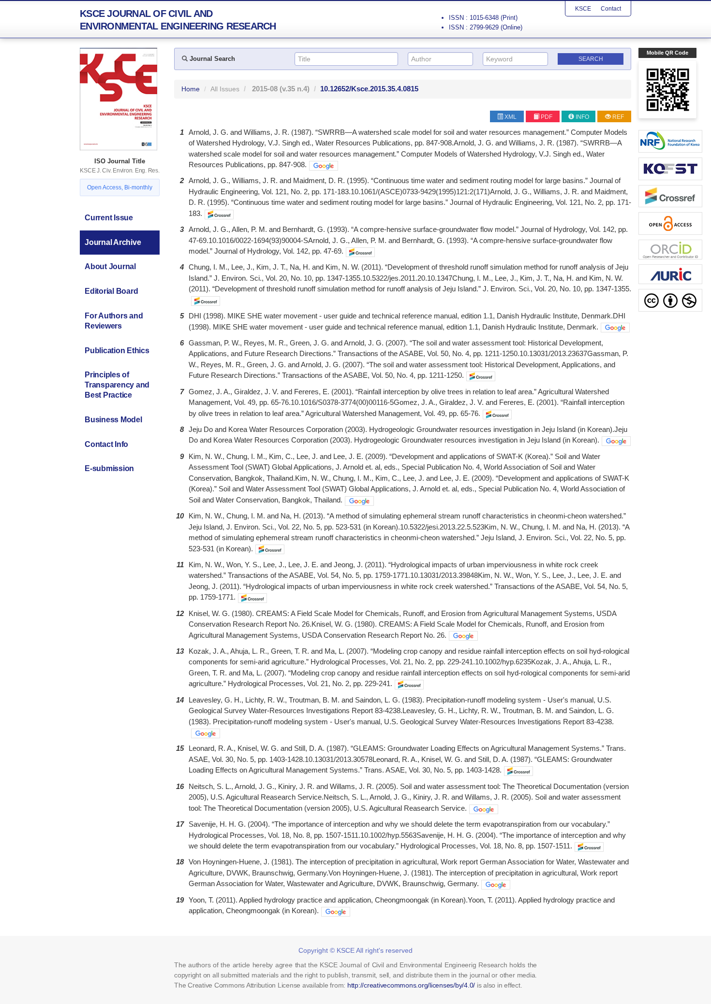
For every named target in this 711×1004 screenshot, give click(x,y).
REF (618, 117)
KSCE (583, 8)
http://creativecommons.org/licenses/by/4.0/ (411, 985)
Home (190, 89)
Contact (611, 8)
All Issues (224, 89)
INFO (582, 117)
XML (510, 117)
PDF (546, 117)
